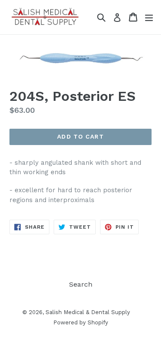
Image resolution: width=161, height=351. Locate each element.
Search (80, 284)
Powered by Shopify (80, 322)
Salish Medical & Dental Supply (88, 312)
